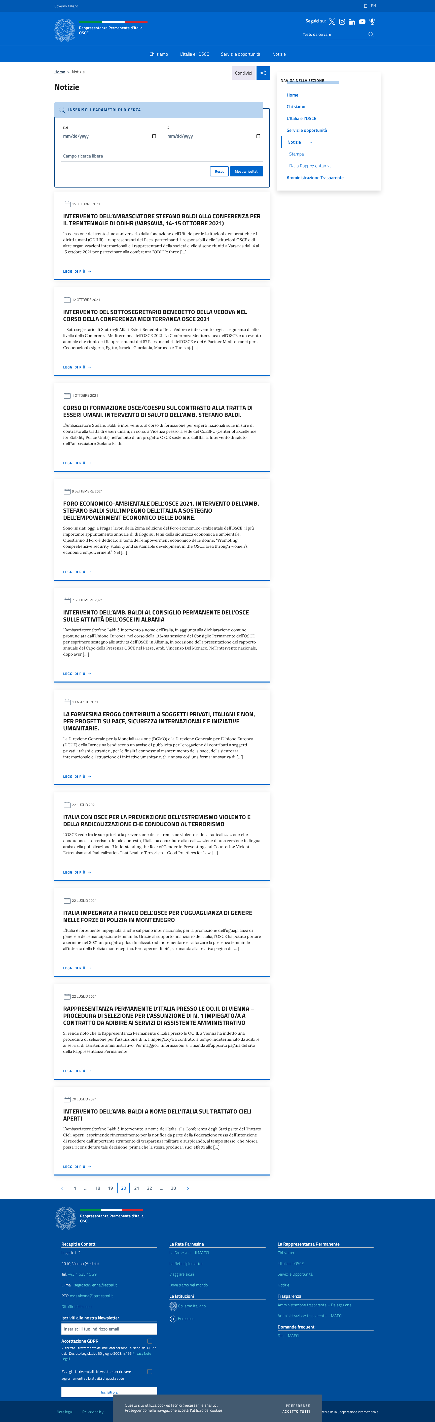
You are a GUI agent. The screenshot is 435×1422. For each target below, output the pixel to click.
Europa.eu (185, 1318)
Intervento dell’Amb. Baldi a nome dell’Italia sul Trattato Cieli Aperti (157, 1115)
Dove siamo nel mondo (188, 1285)
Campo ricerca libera (83, 155)
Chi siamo (286, 1253)
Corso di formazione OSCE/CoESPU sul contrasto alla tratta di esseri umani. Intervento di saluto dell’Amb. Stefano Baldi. (158, 411)
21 (136, 1188)
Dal (65, 127)
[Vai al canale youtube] (361, 21)
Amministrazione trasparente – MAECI (310, 1316)
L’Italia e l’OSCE (291, 1263)
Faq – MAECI (288, 1336)
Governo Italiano (66, 6)
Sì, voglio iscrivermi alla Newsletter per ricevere (96, 1371)
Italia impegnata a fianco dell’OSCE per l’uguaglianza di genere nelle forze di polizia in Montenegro (157, 916)
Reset (219, 171)
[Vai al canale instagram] (341, 21)
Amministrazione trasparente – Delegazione (314, 1305)
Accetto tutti (296, 1411)
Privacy (137, 1353)
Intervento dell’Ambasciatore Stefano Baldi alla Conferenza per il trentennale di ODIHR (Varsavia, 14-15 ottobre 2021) (162, 219)
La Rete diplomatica (186, 1263)
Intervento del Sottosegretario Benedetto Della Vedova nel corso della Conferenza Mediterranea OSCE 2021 (155, 315)
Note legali (65, 1412)
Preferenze (298, 1405)
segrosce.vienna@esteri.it (95, 1285)
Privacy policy (92, 1412)
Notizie (283, 1285)
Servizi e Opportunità (295, 1274)
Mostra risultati (246, 171)
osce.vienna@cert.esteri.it (91, 1296)
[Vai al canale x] (331, 21)
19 (110, 1188)
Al (168, 127)
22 (149, 1188)
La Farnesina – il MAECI (189, 1253)
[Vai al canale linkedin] (351, 21)
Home (59, 72)
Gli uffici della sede (76, 1307)
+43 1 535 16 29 (82, 1274)
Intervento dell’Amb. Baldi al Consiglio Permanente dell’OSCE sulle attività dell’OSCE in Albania (156, 616)
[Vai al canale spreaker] (371, 21)
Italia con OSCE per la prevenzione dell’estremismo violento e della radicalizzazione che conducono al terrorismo (156, 820)
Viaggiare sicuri (181, 1274)
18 (97, 1188)
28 (173, 1188)
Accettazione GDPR (79, 1341)
